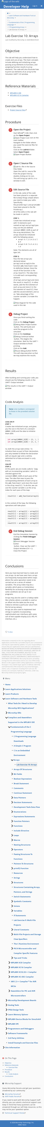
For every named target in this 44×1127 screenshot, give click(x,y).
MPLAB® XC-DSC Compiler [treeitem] (22, 977)
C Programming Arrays (17, 27)
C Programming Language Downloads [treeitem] (25, 738)
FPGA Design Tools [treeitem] (16, 1010)
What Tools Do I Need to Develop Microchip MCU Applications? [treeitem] (22, 705)
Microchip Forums (12, 1094)
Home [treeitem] (7, 684)
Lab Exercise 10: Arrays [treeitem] (27, 764)
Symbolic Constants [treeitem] (22, 901)
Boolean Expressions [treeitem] (23, 779)
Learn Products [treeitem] (12, 694)
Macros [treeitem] (17, 840)
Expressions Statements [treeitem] (24, 816)
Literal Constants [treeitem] (21, 929)
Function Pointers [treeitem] (21, 821)
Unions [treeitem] (17, 906)
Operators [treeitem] (18, 849)
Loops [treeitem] (16, 835)
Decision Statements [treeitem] (23, 802)
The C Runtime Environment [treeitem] (26, 944)
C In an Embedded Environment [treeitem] (22, 752)
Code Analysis (13, 1074)
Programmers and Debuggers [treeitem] (21, 1028)
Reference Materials (11, 1065)
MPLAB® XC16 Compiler (19, 95)
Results (7, 1072)
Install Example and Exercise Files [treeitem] (23, 1043)
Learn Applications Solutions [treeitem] (18, 689)
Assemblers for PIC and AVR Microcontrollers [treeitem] (23, 993)
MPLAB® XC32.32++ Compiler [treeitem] (24, 972)
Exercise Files (13, 1067)
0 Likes (10, 632)
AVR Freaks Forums (12, 1096)
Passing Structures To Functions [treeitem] (23, 856)
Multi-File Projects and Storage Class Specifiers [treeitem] (27, 936)
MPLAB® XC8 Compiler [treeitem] (21, 962)
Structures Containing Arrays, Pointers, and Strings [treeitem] (27, 889)
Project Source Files (17, 110)
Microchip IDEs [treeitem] (14, 713)
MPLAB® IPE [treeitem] (13, 1024)
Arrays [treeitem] (16, 760)
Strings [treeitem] (17, 878)
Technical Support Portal (14, 1113)
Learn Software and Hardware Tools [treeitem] (21, 698)
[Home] (7, 13)
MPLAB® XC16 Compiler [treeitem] (21, 967)
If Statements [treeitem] (20, 915)
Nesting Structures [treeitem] (22, 845)
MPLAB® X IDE (15, 93)
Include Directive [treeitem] (21, 830)
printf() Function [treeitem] (21, 868)
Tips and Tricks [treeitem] (20, 958)
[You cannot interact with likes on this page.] (6, 632)
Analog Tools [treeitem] (13, 1005)
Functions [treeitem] (18, 826)
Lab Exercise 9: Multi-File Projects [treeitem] (25, 922)
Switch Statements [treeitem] (22, 896)
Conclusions (9, 1076)
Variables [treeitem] (18, 911)
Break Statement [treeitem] (21, 783)
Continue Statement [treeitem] (23, 793)
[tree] (22, 684)
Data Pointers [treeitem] (20, 797)
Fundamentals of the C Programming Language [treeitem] (21, 729)
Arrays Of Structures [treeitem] (23, 769)
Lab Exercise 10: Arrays (17, 30)
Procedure (8, 1070)
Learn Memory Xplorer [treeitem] (18, 1014)
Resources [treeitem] (18, 873)
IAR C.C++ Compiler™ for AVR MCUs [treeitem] (23, 983)
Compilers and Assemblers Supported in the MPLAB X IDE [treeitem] (21, 719)
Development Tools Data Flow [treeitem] (27, 807)
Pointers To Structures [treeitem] (23, 863)
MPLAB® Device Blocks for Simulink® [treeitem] (24, 1019)
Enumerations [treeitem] (20, 812)
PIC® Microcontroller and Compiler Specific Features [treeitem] (25, 950)
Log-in (35, 6)
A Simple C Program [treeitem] (22, 746)
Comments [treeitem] (18, 788)
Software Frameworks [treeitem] (17, 1033)
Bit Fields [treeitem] (18, 774)
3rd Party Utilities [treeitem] (16, 1038)
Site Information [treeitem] (12, 1047)
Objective (8, 1063)
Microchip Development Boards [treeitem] (22, 1000)
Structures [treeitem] (18, 882)
